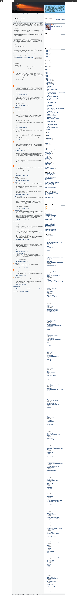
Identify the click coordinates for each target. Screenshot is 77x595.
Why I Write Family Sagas (51, 271)
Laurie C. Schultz (18, 196)
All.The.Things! (50, 496)
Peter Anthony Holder (51, 324)
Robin (48, 461)
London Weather (48, 214)
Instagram (47, 157)
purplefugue (17, 210)
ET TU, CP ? (49, 552)
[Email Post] (34, 58)
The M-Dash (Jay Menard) (52, 309)
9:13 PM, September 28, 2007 (22, 105)
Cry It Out (49, 359)
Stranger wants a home (52, 90)
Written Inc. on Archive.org (50, 184)
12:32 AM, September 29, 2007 (22, 163)
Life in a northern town (52, 89)
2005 (47, 143)
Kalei (48, 416)
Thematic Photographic (50, 166)
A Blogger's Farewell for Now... (53, 457)
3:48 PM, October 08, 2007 (21, 275)
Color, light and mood (51, 102)
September (49, 83)
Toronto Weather (48, 219)
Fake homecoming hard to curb (53, 356)
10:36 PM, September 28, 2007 (22, 148)
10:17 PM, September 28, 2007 (22, 139)
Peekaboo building (51, 106)
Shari (16, 182)
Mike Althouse (50, 291)
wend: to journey (50, 345)
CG (15, 177)
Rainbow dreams (18, 241)
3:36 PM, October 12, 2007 (21, 284)
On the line (49, 123)
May (48, 133)
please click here (30, 53)
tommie (16, 141)
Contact (23, 13)
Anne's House (50, 438)
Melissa (48, 250)
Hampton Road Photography (53, 517)
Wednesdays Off (50, 551)
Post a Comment (16, 286)
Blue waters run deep (51, 93)
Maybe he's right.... (50, 417)
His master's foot (51, 99)
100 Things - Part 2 (49, 174)
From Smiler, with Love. (51, 403)
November (49, 80)
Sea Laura (49, 379)
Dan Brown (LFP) (50, 433)
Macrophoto (47, 158)
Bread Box (49, 287)
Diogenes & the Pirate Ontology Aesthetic (55, 262)
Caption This (47, 152)
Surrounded (49, 105)
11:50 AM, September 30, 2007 (22, 251)
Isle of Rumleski (50, 355)
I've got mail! (49, 569)
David (48, 342)
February (49, 138)
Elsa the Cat (49, 408)
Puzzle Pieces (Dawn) (51, 375)
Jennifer (16, 107)
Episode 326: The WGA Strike (52, 335)
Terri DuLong (49, 588)
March (48, 136)
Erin (15, 269)
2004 (47, 144)
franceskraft (49, 487)
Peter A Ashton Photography (53, 466)
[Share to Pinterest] (41, 58)
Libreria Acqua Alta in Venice (52, 413)
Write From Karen (50, 295)
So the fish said (50, 532)
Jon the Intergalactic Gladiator (21, 96)
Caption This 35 (50, 114)
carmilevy (55, 24)
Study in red (49, 86)
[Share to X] (39, 58)
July (48, 130)
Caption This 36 (50, 103)
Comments (49, 208)
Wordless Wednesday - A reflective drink (56, 92)
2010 (47, 73)
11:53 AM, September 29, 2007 (22, 219)
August (49, 129)
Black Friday (49, 484)
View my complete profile (56, 26)
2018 (47, 62)
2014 (47, 67)
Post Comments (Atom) (24, 291)
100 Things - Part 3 (49, 176)
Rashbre (48, 274)
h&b (47, 495)
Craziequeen (49, 420)
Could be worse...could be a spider (53, 542)
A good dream (49, 352)
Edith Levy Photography (50, 224)
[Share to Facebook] (40, 58)
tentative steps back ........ (52, 471)
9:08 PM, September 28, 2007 (22, 94)
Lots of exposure (50, 385)
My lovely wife (50, 568)
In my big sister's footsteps (53, 118)
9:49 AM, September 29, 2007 (22, 194)
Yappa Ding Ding (50, 447)
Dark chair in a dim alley (52, 124)
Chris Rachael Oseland (51, 428)
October (49, 82)
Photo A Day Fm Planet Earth (51, 230)
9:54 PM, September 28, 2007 (22, 127)
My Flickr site (48, 179)
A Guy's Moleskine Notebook (53, 411)
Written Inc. (16, 4)
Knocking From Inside (51, 265)
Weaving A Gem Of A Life (52, 320)
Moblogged (47, 159)
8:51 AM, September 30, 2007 (22, 239)
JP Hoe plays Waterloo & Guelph (53, 557)
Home (14, 13)
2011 (47, 72)
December (49, 79)
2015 (47, 66)
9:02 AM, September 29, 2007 (22, 180)
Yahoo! (34, 13)
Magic (48, 292)
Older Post (41, 288)
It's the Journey (50, 483)
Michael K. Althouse (19, 72)
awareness (17, 221)
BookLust (49, 548)
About (18, 13)
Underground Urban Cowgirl (52, 330)
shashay (48, 453)
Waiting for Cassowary (51, 536)
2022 (47, 56)
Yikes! (48, 574)
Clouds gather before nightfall (53, 98)
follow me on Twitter (60, 19)
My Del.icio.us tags (49, 178)
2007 (47, 78)
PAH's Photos (49, 329)
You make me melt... (50, 425)
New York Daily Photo (49, 227)
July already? (49, 321)
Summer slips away (51, 115)
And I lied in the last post (51, 288)
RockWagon (49, 555)
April (48, 135)
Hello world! (49, 430)
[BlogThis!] (37, 58)
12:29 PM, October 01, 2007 (22, 267)
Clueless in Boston (49, 226)
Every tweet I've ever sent (50, 177)
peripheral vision (50, 474)
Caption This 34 (50, 126)
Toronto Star (39, 13)
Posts (48, 206)
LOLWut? (48, 565)
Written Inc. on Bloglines (50, 186)
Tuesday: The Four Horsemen (52, 400)
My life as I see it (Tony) (51, 586)
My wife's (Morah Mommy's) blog (52, 182)
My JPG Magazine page (50, 181)
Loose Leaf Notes (50, 584)
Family (46, 154)
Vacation (47, 167)
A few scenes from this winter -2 (53, 578)
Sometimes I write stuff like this (53, 404)
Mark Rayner (49, 261)
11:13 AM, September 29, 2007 (22, 208)
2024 (47, 53)
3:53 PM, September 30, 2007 (22, 261)
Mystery (48, 376)
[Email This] (36, 58)
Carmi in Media (48, 153)
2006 (47, 141)
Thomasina (49, 545)
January (49, 139)
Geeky (46, 156)
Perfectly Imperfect (51, 351)
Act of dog (47, 151)
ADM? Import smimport (51, 514)
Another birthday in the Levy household (55, 108)
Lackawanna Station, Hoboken (53, 537)
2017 (47, 63)
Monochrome (48, 161)
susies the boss (50, 368)
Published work (48, 163)
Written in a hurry (50, 306)
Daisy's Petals (50, 479)
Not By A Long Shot (51, 577)
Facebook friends (17, 21)
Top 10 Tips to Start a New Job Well (54, 339)
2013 (47, 69)
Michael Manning (50, 456)
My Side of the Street (51, 399)
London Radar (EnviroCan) (50, 216)
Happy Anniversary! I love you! (53, 302)
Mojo (48, 300)
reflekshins (49, 527)
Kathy (48, 246)
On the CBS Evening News (50, 183)
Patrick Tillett (49, 388)
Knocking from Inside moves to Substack (55, 266)
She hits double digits (51, 109)
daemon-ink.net (50, 363)
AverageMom (49, 522)
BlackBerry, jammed (51, 117)
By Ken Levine (50, 334)
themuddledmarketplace (52, 470)
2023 (47, 54)
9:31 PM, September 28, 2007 (22, 110)
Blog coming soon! (50, 360)
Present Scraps (50, 424)
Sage (48, 371)
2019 (47, 60)
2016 (47, 64)
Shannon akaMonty (19, 253)
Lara (16, 85)
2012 (47, 70)
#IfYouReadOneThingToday (50, 149)
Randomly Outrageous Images (53, 384)
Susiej (48, 279)
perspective (49, 504)
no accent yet (49, 305)
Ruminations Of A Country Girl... (53, 491)
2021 (47, 57)
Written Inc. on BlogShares (50, 187)
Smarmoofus (49, 442)
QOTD (46, 164)
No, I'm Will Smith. (50, 561)
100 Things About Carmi (50, 173)
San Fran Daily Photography (51, 229)
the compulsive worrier (51, 581)
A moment (49, 111)
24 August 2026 (50, 247)
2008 (47, 76)
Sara (16, 263)
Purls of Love (49, 505)
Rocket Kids (49, 269)
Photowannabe (50, 235)
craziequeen (17, 165)
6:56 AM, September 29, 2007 (22, 175)
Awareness (49, 407)
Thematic (29, 13)
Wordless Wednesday (49, 168)
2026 (47, 50)
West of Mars (49, 241)
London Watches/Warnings (50, 215)
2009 (47, 75)
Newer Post (15, 288)
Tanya (48, 499)
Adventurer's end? (51, 121)
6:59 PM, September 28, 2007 (22, 70)
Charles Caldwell (50, 338)
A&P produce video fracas (52, 127)
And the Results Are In (51, 439)
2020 (47, 59)
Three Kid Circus (50, 560)
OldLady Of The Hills (19, 150)
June (48, 132)
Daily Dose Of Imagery (50, 225)
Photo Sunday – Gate (51, 467)
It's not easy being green (52, 96)
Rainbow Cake (49, 488)
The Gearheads (50, 513)
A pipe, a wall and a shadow (53, 112)
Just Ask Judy (50, 314)
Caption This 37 (50, 95)
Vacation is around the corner (52, 480)
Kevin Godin (49, 564)
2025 (47, 51)
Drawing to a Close (50, 421)
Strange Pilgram (50, 452)
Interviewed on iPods (51, 120)
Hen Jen (16, 277)
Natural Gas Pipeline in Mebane (53, 510)
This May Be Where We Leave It (53, 533)
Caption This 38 (50, 84)
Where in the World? (51, 372)
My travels (47, 162)
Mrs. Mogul (49, 393)
